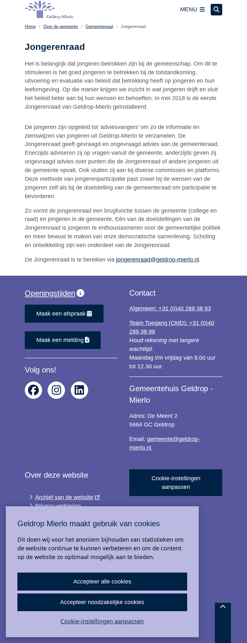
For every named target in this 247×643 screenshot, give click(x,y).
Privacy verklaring (58, 506)
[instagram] (56, 390)
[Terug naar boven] (223, 623)
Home (30, 26)
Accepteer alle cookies (102, 581)
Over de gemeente (60, 26)
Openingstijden (50, 293)
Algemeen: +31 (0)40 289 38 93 (170, 308)
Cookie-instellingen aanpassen (102, 621)
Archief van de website (64, 497)
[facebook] (33, 390)
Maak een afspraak (61, 313)
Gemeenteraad (99, 26)
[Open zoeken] (216, 9)
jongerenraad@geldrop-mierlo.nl (157, 259)
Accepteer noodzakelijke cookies (102, 602)
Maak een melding (60, 340)
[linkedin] (79, 390)
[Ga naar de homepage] (49, 9)
